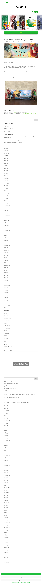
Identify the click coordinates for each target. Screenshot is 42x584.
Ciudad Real (6, 316)
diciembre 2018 (7, 228)
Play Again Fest (7, 131)
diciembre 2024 (7, 161)
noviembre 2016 (7, 265)
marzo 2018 (6, 240)
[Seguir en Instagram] (37, 12)
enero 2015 (6, 295)
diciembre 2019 (7, 215)
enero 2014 (6, 302)
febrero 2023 (6, 178)
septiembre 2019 (7, 218)
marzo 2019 (6, 223)
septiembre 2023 (7, 170)
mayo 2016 (6, 275)
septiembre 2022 (7, 185)
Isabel (5, 140)
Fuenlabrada (6, 320)
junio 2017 (6, 253)
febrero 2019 (6, 225)
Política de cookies (15, 582)
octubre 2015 (6, 287)
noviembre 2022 (7, 182)
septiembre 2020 (7, 208)
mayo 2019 (6, 222)
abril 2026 (6, 148)
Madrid (5, 321)
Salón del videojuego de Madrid (10, 130)
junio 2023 (6, 171)
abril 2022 (6, 190)
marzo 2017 (6, 258)
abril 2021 (6, 200)
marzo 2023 (6, 176)
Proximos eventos (7, 326)
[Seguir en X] (35, 12)
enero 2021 (6, 203)
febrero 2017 (6, 260)
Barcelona (6, 315)
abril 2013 (6, 307)
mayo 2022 (6, 188)
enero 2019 (6, 227)
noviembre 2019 (7, 217)
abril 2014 (6, 299)
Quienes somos (7, 328)
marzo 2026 (6, 150)
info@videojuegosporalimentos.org (15, 2)
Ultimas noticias (27, 41)
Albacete (5, 311)
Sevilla (5, 330)
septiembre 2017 (7, 248)
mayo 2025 (6, 155)
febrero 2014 (6, 300)
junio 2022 (6, 187)
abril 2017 (6, 257)
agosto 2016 (6, 270)
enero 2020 (6, 213)
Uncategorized (7, 333)
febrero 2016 (6, 280)
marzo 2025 (6, 158)
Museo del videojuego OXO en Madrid (11, 125)
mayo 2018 (6, 237)
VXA (6, 41)
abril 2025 (6, 156)
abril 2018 (6, 238)
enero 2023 (6, 180)
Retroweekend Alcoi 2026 (8, 128)
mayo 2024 (6, 165)
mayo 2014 (6, 297)
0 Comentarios (33, 41)
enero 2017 (6, 262)
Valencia (5, 335)
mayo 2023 (6, 173)
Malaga (5, 323)
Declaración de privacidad (22, 582)
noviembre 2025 (7, 151)
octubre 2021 (6, 195)
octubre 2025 (6, 153)
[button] (40, 564)
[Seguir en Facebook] (32, 12)
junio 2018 (6, 235)
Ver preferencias (21, 580)
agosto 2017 (6, 250)
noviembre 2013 (7, 305)
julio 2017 (6, 252)
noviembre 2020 (7, 207)
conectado (14, 112)
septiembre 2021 (7, 197)
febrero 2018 (6, 242)
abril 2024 (6, 166)
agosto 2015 (6, 289)
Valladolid (6, 338)
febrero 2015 (6, 294)
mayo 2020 (6, 210)
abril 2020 (6, 212)
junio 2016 (6, 273)
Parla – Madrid (7, 325)
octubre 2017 (6, 247)
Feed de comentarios (8, 346)
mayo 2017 (6, 255)
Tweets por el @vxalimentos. (21, 364)
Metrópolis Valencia (7, 126)
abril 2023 (6, 175)
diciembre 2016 (7, 263)
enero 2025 (6, 160)
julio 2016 (6, 272)
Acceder (5, 343)
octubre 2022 (6, 183)
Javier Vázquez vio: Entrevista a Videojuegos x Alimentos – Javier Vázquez (17, 136)
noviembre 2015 (7, 285)
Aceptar (21, 574)
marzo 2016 (6, 278)
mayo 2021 (6, 198)
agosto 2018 (6, 233)
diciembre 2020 (7, 205)
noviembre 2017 (7, 245)
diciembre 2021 (7, 193)
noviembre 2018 (7, 230)
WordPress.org (7, 348)
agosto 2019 (6, 220)
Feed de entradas (7, 344)
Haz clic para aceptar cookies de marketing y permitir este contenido (21, 364)
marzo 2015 (6, 292)
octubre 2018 (6, 232)
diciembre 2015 (7, 283)
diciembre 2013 (7, 304)
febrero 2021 (6, 202)
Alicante (14, 41)
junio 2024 (6, 163)
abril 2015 (6, 290)
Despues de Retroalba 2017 (14, 139)
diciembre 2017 (7, 243)
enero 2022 (6, 192)
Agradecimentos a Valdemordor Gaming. (15, 140)
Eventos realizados (20, 41)
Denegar (21, 577)
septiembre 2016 (7, 268)
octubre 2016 (6, 267)
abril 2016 (6, 277)
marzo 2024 (6, 168)
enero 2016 (6, 282)
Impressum (28, 582)
